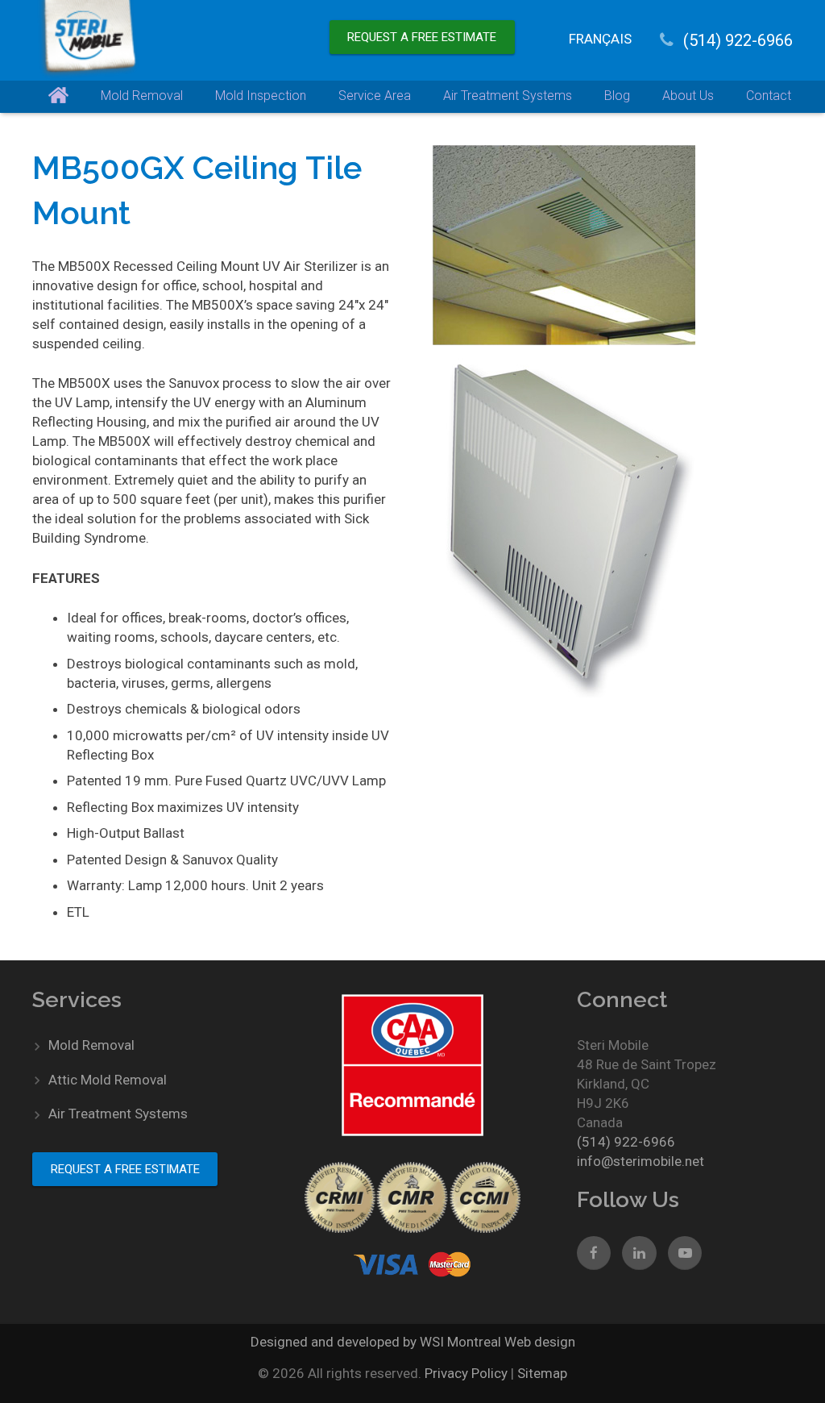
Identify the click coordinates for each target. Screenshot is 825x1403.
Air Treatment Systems (118, 1113)
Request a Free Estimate (421, 37)
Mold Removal (91, 1045)
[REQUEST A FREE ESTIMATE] (422, 20)
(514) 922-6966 (738, 40)
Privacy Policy (468, 1373)
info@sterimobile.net (640, 1161)
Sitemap (542, 1373)
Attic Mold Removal (107, 1080)
